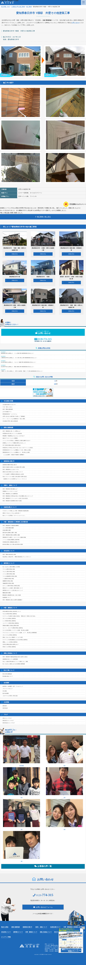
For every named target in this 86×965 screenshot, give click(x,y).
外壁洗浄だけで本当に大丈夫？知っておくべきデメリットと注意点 (18, 447)
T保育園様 (21, 765)
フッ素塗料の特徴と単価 (8, 578)
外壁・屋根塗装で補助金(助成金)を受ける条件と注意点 (15, 656)
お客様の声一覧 (44, 866)
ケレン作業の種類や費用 (8, 527)
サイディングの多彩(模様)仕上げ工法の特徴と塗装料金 (15, 639)
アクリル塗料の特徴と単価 (9, 569)
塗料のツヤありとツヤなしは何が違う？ (12, 513)
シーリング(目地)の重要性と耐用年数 (11, 539)
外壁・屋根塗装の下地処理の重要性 (11, 525)
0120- (44, 895)
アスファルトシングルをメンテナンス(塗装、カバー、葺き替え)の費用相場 (20, 632)
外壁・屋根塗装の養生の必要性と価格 (11, 535)
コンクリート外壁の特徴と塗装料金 (11, 623)
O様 (64, 829)
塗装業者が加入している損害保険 (10, 659)
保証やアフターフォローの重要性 (10, 438)
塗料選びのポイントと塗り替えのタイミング (13, 590)
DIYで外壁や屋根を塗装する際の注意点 (12, 445)
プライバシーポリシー (8, 688)
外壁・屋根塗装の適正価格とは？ (10, 489)
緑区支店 (5, 705)
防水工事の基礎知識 (7, 674)
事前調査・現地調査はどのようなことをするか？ (14, 435)
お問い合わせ (76, 22)
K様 (64, 765)
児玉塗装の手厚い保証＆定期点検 (10, 421)
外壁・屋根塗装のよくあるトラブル (11, 469)
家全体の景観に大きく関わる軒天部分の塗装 (13, 544)
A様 (64, 797)
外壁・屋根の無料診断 (8, 409)
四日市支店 (5, 708)
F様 (21, 829)
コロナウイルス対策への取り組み (10, 695)
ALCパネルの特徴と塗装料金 (9, 618)
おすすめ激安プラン (7, 411)
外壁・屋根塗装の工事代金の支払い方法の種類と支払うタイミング (18, 496)
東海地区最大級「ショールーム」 (10, 414)
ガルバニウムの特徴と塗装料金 (10, 635)
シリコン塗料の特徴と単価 (9, 573)
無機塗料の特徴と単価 (8, 581)
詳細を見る (15, 254)
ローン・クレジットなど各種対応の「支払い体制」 (14, 418)
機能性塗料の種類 (7, 592)
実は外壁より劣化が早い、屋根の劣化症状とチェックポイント (17, 556)
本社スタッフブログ (7, 718)
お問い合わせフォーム (44, 907)
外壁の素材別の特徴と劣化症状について (12, 611)
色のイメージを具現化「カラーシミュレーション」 (14, 515)
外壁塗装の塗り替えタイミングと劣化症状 (12, 433)
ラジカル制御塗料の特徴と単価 (10, 576)
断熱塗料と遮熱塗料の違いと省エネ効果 (12, 595)
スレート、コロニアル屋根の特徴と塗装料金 (13, 628)
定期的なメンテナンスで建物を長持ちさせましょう (14, 443)
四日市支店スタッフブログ (9, 722)
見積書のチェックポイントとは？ (10, 491)
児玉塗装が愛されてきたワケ (9, 404)
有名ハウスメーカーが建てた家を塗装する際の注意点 (15, 476)
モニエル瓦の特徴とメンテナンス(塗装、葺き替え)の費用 (15, 630)
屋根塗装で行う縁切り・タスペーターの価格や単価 (14, 537)
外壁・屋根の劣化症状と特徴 (9, 554)
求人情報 (5, 691)
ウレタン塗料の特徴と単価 (9, 571)
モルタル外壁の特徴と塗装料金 (10, 613)
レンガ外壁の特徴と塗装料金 (9, 620)
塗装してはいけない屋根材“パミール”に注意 (13, 637)
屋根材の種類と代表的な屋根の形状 (11, 625)
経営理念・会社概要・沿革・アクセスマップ (13, 686)
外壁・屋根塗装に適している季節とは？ (12, 431)
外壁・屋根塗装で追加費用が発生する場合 (12, 500)
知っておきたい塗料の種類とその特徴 (11, 566)
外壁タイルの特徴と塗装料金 (9, 646)
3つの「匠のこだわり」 (8, 407)
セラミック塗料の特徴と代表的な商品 (11, 585)
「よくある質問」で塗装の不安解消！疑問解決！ (14, 454)
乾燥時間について (7, 597)
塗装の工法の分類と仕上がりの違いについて (13, 471)
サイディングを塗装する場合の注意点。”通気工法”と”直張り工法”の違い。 (20, 616)
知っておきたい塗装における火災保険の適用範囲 (14, 663)
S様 (21, 861)
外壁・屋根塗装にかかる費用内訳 (10, 493)
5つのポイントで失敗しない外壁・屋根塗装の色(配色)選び (16, 510)
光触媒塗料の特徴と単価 (8, 583)
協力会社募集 (6, 693)
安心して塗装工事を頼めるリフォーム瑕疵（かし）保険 (15, 661)
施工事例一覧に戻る (44, 217)
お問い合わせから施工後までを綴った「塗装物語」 (14, 416)
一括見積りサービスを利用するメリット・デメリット (15, 479)
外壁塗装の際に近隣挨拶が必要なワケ (11, 542)
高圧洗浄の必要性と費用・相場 (10, 532)
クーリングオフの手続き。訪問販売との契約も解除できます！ (17, 440)
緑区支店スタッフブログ (8, 720)
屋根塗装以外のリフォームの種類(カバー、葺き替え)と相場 (16, 452)
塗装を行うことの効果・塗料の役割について (13, 588)
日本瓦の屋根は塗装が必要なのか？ (11, 644)
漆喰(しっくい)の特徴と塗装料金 (10, 642)
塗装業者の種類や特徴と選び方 (10, 464)
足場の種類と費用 (7, 530)
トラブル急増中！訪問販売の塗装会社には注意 (13, 474)
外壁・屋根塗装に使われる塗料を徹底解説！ (13, 599)
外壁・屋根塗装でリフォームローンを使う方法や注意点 (15, 498)
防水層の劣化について (8, 676)
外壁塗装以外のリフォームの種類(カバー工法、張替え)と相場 (16, 450)
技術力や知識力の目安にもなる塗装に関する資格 (14, 467)
